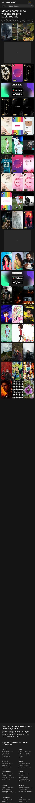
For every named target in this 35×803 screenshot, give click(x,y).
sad (28, 20)
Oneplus (28, 767)
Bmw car (11, 777)
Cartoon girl (22, 791)
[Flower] (28, 389)
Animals (4, 749)
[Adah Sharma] (6, 261)
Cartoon (21, 774)
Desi (9, 765)
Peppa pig (9, 799)
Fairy (31, 787)
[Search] (32, 6)
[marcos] (6, 32)
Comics (21, 771)
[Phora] (28, 145)
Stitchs (26, 774)
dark (22, 20)
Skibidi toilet (22, 799)
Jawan (10, 767)
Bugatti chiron (6, 779)
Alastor (21, 756)
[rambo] (6, 295)
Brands (21, 761)
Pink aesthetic (6, 789)
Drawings (21, 785)
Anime (20, 749)
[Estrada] (6, 352)
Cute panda (5, 755)
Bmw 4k (4, 775)
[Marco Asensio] (6, 145)
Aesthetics (10, 787)
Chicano (26, 789)
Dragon (21, 787)
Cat (13, 751)
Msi (20, 763)
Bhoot (10, 763)
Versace (21, 765)
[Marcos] (17, 371)
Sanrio (28, 755)
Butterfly (4, 751)
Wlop (21, 789)
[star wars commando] (6, 220)
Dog (3, 753)
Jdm (3, 774)
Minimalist (5, 791)
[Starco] (17, 314)
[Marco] (17, 295)
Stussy (28, 763)
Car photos (5, 777)
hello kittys (22, 767)
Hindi (6, 763)
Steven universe (23, 777)
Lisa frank (29, 791)
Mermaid (26, 787)
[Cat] (28, 32)
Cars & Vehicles (6, 771)
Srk (3, 763)
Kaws (3, 793)
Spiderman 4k (23, 780)
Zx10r (9, 775)
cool (10, 20)
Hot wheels (9, 774)
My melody (22, 755)
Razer (23, 763)
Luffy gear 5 (26, 753)
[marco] (28, 333)
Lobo (29, 780)
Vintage (11, 791)
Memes (29, 799)
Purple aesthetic (10, 793)
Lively (3, 799)
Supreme (27, 765)
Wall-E (4, 801)
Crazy (26, 801)
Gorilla (7, 753)
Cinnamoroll (27, 751)
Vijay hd (4, 765)
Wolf (9, 751)
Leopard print (6, 756)
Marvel (21, 775)
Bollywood (5, 761)
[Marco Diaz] (17, 333)
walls (16, 20)
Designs (4, 785)
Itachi (20, 753)
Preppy (4, 787)
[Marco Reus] (28, 314)
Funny (20, 797)
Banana (21, 801)
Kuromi (21, 751)
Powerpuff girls (23, 779)
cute (4, 20)
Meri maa (4, 767)
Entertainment (6, 797)
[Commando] (6, 73)
